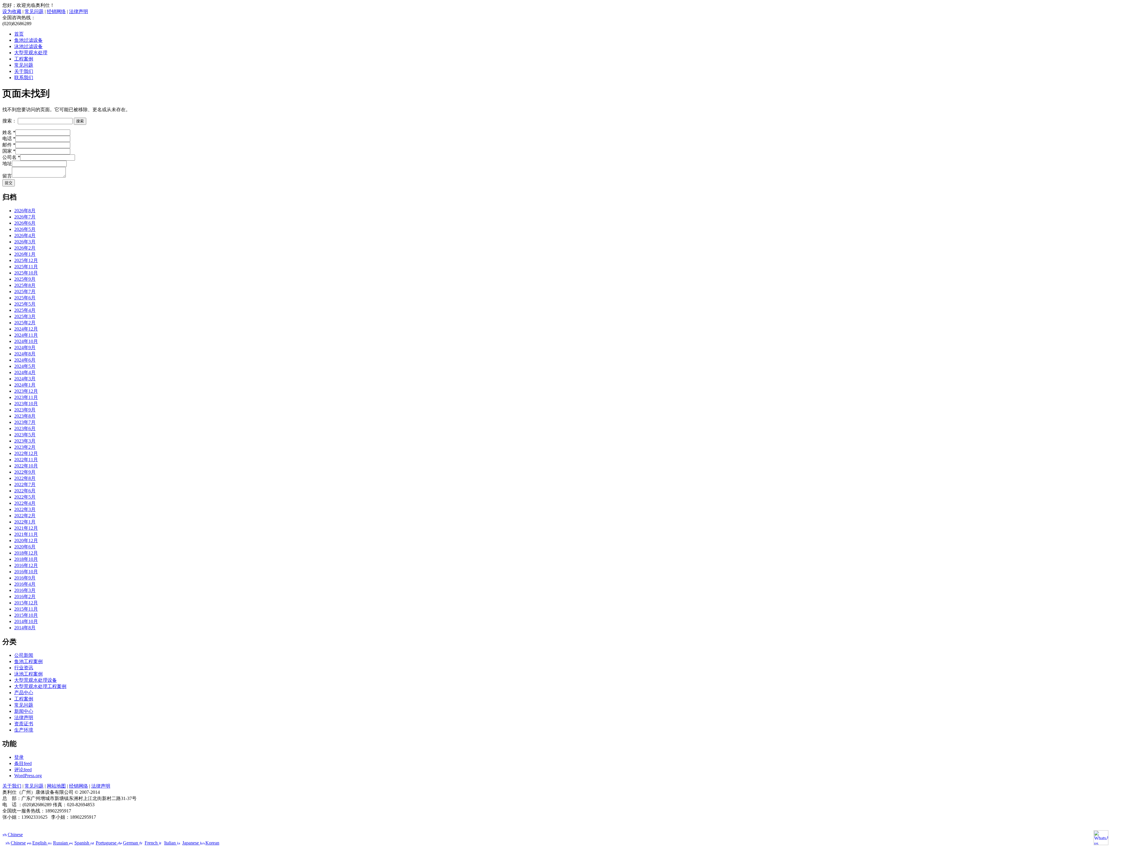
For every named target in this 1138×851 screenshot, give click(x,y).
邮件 (8, 144)
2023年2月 (25, 447)
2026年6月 (25, 223)
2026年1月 (25, 254)
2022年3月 (25, 509)
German (131, 842)
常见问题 (34, 11)
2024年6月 (25, 360)
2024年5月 (25, 366)
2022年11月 (26, 459)
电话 (8, 138)
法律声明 (78, 11)
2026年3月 (25, 241)
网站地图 (56, 785)
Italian (170, 842)
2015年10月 (26, 615)
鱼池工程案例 (28, 661)
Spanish (82, 842)
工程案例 (23, 58)
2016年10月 (26, 571)
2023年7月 (25, 422)
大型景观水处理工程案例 (40, 686)
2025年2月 (25, 322)
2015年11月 (26, 608)
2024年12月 (26, 328)
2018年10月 (26, 559)
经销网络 (56, 11)
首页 (19, 33)
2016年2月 (25, 596)
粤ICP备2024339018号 (569, 823)
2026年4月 (25, 235)
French (152, 842)
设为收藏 (11, 11)
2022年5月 (25, 496)
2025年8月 (25, 285)
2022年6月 (25, 490)
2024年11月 (26, 335)
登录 (19, 757)
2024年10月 (26, 341)
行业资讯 (23, 667)
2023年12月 (26, 391)
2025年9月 (25, 279)
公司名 (11, 157)
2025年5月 (25, 303)
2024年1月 (25, 384)
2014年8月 (25, 627)
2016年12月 (26, 565)
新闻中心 (23, 711)
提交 (8, 183)
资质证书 (23, 723)
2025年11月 (26, 266)
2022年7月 (25, 484)
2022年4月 (25, 503)
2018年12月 (26, 552)
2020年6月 (25, 546)
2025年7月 (25, 291)
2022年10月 (26, 465)
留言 (7, 175)
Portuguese (107, 842)
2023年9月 (25, 409)
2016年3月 (25, 590)
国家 (8, 151)
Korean (212, 842)
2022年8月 (25, 478)
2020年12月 (26, 540)
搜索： (9, 120)
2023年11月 (26, 397)
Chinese (15, 834)
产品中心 (23, 692)
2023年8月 (25, 416)
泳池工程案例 (28, 673)
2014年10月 (26, 621)
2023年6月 (25, 428)
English (40, 842)
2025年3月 (25, 316)
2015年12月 (26, 602)
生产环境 (23, 729)
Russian (61, 842)
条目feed (23, 763)
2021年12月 (26, 528)
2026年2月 (25, 247)
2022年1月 (25, 521)
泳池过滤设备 (28, 46)
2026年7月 (25, 216)
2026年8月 (25, 210)
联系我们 (23, 77)
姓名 (8, 132)
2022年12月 (26, 453)
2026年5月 (25, 229)
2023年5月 (25, 434)
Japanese (191, 842)
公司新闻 (23, 655)
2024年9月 (25, 347)
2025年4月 (25, 310)
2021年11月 (26, 534)
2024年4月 (25, 372)
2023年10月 (26, 403)
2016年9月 (25, 577)
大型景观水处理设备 (35, 680)
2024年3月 (25, 378)
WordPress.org (28, 775)
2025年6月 (25, 297)
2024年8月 (25, 353)
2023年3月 (25, 440)
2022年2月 (25, 515)
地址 (7, 163)
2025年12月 (26, 260)
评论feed (23, 769)
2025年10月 (26, 272)
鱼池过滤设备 (28, 40)
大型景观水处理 (30, 52)
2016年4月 (25, 584)
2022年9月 (25, 472)
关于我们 (23, 71)
